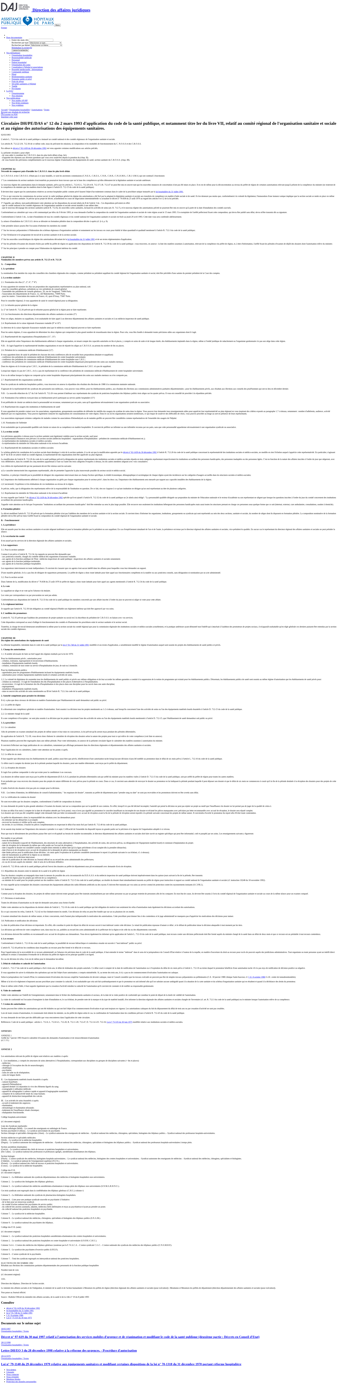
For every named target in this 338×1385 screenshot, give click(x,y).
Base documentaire (14, 37)
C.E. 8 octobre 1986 (256, 977)
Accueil (4, 110)
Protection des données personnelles (21, 1382)
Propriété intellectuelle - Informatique (27, 69)
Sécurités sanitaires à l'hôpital (24, 84)
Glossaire (10, 1372)
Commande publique (20, 72)
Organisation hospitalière (22, 55)
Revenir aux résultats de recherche (15, 112)
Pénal (14, 74)
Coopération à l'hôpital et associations (27, 67)
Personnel (16, 60)
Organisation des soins (21, 65)
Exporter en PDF (10, 114)
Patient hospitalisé (19, 62)
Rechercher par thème (21, 45)
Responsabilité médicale (22, 57)
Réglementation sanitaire (22, 77)
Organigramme (18, 93)
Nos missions (17, 96)
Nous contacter (12, 1374)
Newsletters (11, 1370)
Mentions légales (13, 1379)
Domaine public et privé (22, 79)
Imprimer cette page (9, 117)
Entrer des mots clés (20, 40)
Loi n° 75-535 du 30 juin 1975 (119, 1022)
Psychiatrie (16, 88)
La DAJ (9, 91)
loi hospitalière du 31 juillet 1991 (169, 192)
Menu (57, 25)
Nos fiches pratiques (20, 103)
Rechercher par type (20, 43)
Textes (46, 110)
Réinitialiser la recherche (22, 48)
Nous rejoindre (12, 1377)
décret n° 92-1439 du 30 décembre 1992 (29, 148)
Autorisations (36, 110)
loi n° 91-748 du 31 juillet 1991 (76, 645)
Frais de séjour (18, 81)
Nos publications (13, 98)
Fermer (4, 28)
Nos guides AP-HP (20, 100)
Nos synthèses (18, 105)
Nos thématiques (13, 53)
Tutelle (14, 86)
